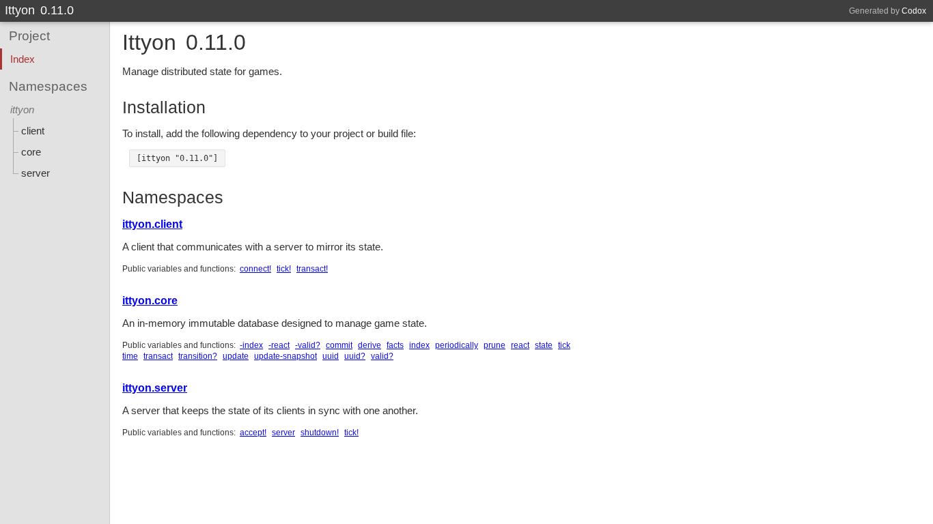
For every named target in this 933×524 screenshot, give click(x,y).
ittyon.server (154, 388)
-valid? (307, 345)
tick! (284, 269)
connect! (255, 269)
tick (564, 345)
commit (339, 345)
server (283, 432)
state (544, 345)
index (419, 345)
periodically (456, 345)
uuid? (354, 356)
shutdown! (320, 432)
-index (251, 345)
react (520, 345)
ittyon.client (152, 224)
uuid (330, 356)
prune (494, 345)
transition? (197, 356)
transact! (312, 269)
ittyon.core (150, 300)
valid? (382, 356)
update (236, 356)
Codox (914, 11)
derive (369, 345)
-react (279, 345)
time (130, 356)
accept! (253, 432)
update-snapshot (285, 356)
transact (158, 356)
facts (395, 345)
